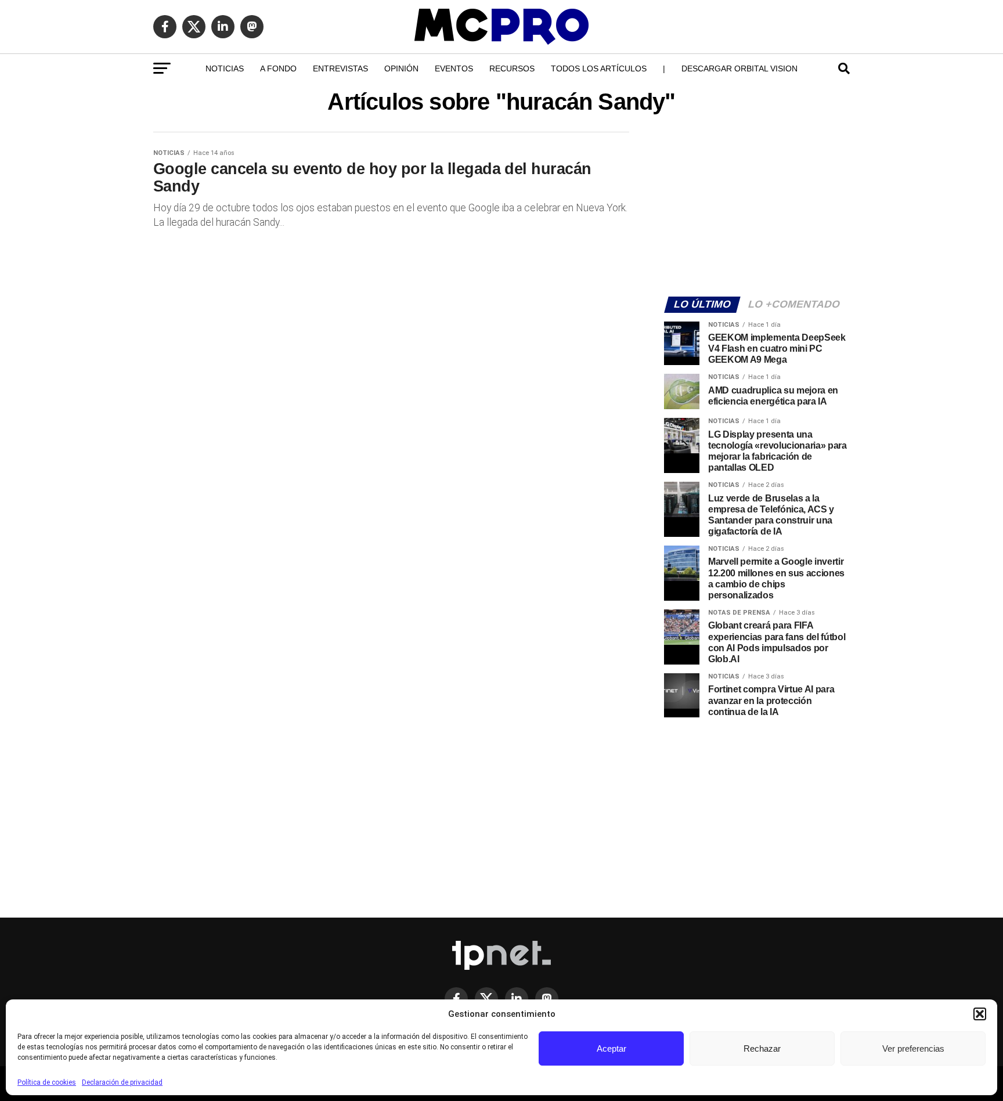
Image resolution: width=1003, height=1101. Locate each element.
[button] (980, 1014)
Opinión (401, 68)
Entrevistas (340, 68)
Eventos (454, 68)
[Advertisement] (757, 206)
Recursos (512, 68)
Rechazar (762, 1048)
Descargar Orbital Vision (739, 68)
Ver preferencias (913, 1048)
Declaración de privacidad (122, 1082)
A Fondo (278, 68)
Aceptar (611, 1048)
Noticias (224, 68)
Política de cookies (46, 1082)
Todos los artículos (599, 68)
